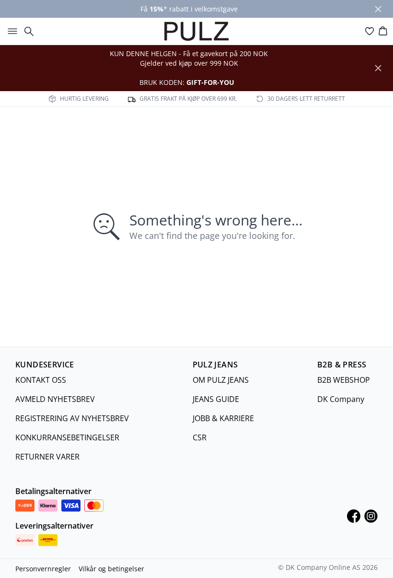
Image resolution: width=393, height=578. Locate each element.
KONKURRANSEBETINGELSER (67, 437)
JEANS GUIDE (216, 399)
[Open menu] (10, 31)
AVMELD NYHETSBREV (55, 399)
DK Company (340, 399)
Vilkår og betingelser (111, 568)
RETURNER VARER (47, 456)
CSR (200, 437)
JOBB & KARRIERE (223, 418)
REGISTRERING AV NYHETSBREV (72, 418)
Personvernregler (43, 568)
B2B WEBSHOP (343, 380)
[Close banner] (378, 9)
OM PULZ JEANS (221, 380)
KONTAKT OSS (40, 380)
